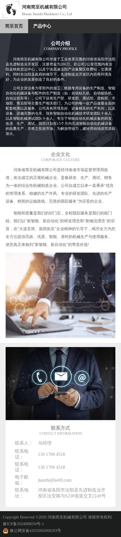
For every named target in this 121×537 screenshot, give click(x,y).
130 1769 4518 (51, 454)
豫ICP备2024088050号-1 (23, 524)
